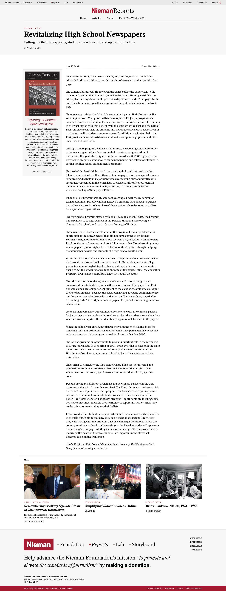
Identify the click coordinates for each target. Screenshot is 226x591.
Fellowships (42, 2)
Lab (66, 2)
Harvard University (154, 588)
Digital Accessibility (193, 588)
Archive (174, 2)
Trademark (169, 588)
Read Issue (41, 171)
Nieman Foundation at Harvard (18, 2)
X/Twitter (196, 541)
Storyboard (78, 2)
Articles (96, 18)
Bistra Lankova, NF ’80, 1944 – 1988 (171, 506)
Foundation (72, 544)
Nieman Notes (32, 28)
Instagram (196, 545)
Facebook (196, 549)
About (110, 18)
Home (83, 18)
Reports (55, 2)
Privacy (180, 588)
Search (215, 2)
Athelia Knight (33, 48)
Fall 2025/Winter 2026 (132, 18)
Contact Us (202, 2)
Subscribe (187, 2)
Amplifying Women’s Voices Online (111, 506)
